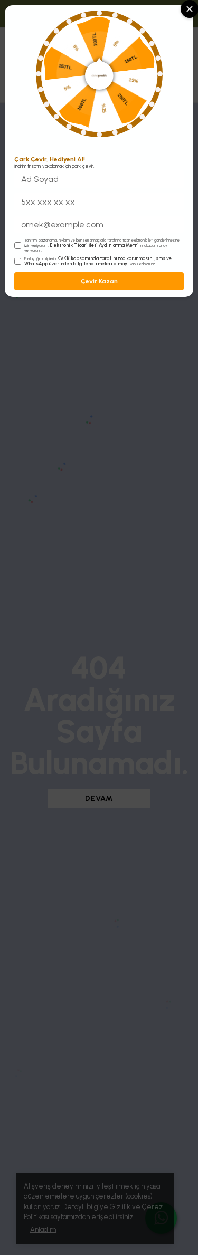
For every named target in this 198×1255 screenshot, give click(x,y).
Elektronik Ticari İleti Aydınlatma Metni (94, 245)
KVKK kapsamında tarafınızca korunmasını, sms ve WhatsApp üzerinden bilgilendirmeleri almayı (98, 261)
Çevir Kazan (99, 281)
